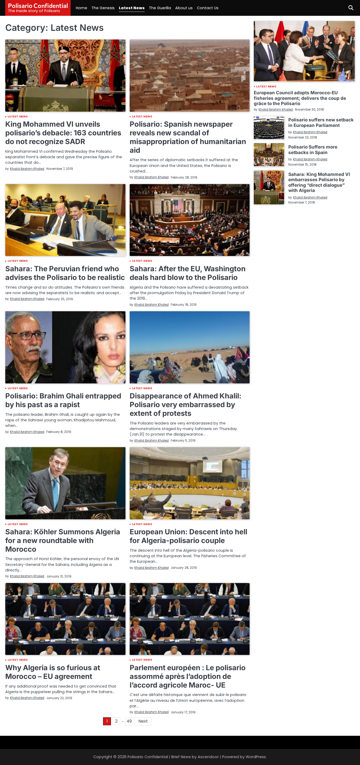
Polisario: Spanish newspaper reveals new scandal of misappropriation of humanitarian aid (188, 137)
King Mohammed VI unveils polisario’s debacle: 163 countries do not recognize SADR (63, 133)
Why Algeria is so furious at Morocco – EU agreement (52, 672)
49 (129, 721)
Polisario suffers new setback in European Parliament (321, 122)
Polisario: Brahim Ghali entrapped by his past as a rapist (63, 400)
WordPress (256, 756)
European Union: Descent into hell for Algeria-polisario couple (188, 536)
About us (184, 8)
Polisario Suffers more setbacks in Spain (312, 149)
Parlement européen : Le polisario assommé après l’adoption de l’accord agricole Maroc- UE (188, 676)
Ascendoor (208, 756)
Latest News (132, 8)
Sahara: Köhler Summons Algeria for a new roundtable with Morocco (62, 540)
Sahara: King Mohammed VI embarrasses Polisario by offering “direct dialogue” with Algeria (319, 182)
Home (81, 8)
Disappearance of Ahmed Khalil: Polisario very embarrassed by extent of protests (185, 404)
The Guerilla (160, 8)
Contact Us (207, 8)
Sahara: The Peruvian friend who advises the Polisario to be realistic (65, 273)
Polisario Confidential (38, 5)
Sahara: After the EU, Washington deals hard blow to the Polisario (188, 273)
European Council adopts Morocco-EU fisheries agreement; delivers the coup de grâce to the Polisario (300, 98)
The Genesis (103, 8)
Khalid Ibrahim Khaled (27, 169)
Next (143, 721)
